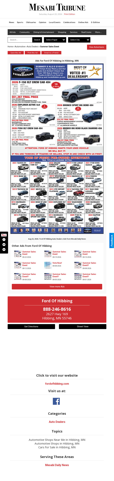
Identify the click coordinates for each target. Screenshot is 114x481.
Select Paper (51, 40)
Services (73, 32)
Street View (82, 326)
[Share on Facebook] (4, 239)
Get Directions (31, 326)
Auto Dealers (32, 46)
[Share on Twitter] (4, 244)
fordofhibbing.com (57, 383)
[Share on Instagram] (4, 249)
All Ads (13, 32)
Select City (75, 40)
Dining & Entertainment (44, 32)
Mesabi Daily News (57, 465)
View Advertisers (96, 47)
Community (25, 32)
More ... (98, 32)
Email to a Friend (51, 52)
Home (10, 46)
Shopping (62, 32)
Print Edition (69, 14)
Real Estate (86, 32)
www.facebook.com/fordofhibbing (56, 401)
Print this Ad (33, 52)
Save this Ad (16, 52)
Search (37, 40)
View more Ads (57, 286)
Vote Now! (57, 263)
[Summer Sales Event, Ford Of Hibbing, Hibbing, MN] (57, 148)
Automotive (20, 46)
